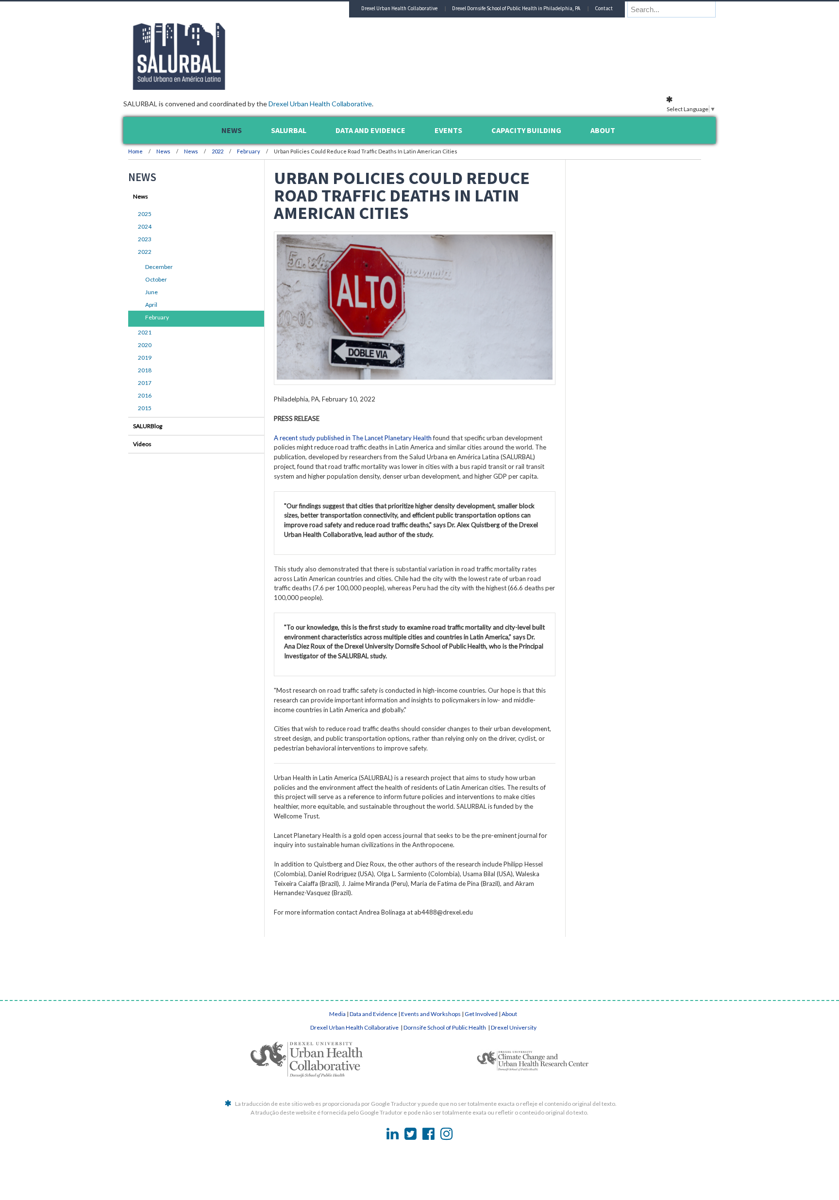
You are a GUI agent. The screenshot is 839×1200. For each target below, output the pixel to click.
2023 (144, 239)
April (151, 304)
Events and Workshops (431, 1013)
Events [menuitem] (448, 130)
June (151, 292)
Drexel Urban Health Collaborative (320, 104)
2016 (144, 395)
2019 (144, 357)
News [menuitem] (231, 130)
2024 (144, 226)
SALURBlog (147, 426)
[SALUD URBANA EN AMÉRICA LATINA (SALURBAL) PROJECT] (220, 87)
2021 (144, 332)
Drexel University (514, 1027)
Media (337, 1013)
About (509, 1013)
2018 (144, 370)
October (156, 279)
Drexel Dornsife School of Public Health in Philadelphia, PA (516, 8)
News (163, 151)
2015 (144, 408)
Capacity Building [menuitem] (526, 130)
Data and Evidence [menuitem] (370, 130)
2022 (217, 151)
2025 (144, 213)
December (159, 266)
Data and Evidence (373, 1013)
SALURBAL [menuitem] (288, 130)
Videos (142, 444)
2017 (144, 382)
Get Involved (481, 1013)
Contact (604, 8)
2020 (144, 345)
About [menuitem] (602, 130)
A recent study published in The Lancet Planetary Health (353, 438)
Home (135, 151)
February (248, 151)
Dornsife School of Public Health (445, 1027)
